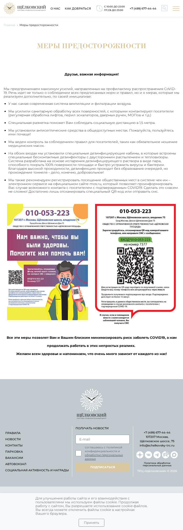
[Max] (174, 454)
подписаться (102, 467)
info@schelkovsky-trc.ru (157, 445)
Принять (91, 522)
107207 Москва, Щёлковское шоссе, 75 (157, 439)
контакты (14, 445)
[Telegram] (157, 454)
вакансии (14, 458)
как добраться (78, 8)
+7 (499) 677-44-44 (143, 8)
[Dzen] (139, 454)
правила (12, 433)
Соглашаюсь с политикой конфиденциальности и (104, 453)
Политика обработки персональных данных (157, 464)
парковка (14, 451)
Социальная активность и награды (37, 470)
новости (13, 439)
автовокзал (15, 464)
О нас (55, 8)
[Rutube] (165, 454)
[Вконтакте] (148, 454)
